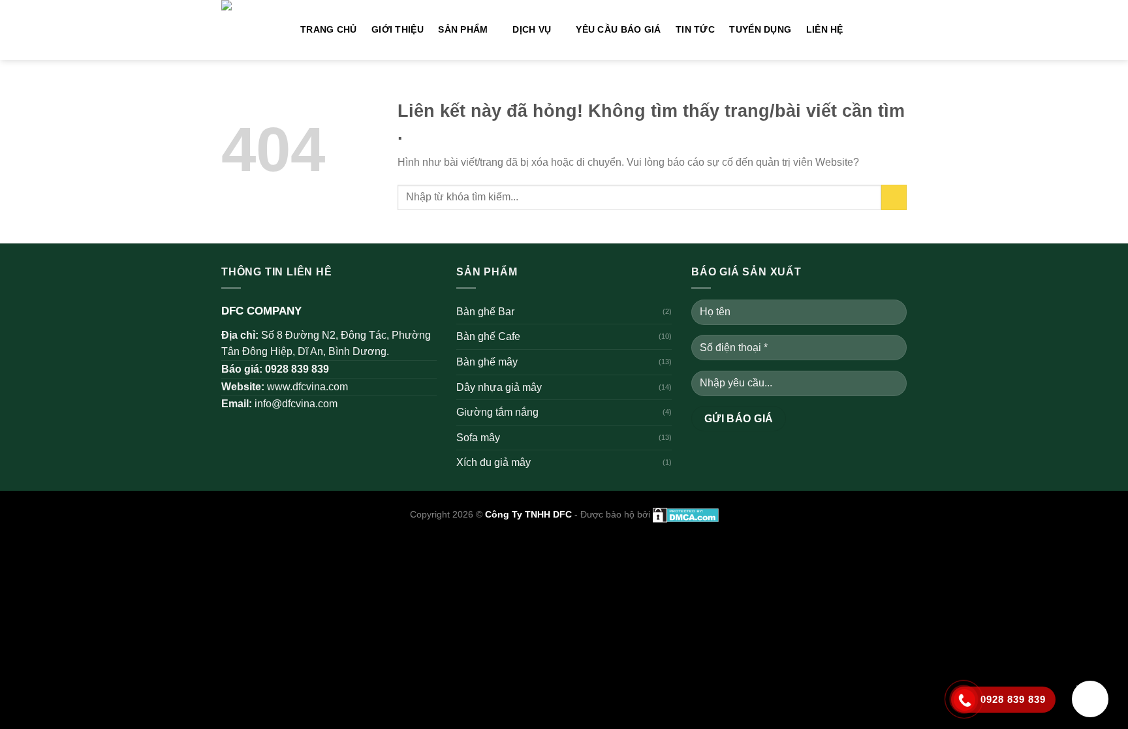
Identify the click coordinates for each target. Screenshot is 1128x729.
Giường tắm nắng (497, 412)
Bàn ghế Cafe (488, 336)
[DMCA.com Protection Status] (684, 514)
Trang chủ (328, 29)
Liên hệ (824, 29)
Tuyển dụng (760, 29)
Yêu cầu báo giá (618, 29)
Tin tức (695, 29)
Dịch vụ (531, 29)
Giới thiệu (397, 29)
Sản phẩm (463, 29)
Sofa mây (478, 437)
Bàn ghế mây (487, 361)
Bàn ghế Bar (485, 311)
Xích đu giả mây (493, 462)
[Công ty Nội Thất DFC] (251, 30)
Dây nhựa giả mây (499, 387)
